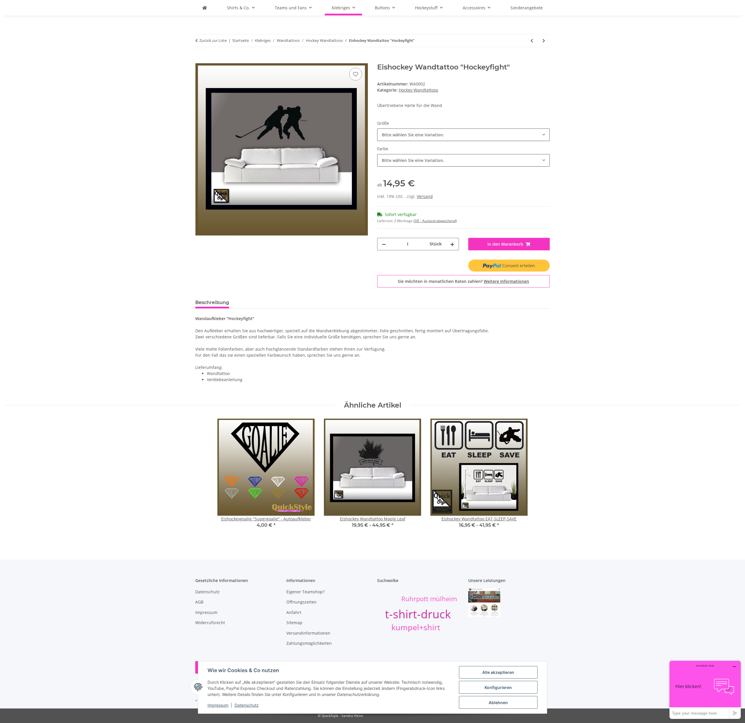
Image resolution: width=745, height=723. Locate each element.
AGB (199, 602)
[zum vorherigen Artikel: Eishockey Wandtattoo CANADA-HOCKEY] (532, 40)
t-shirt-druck (418, 614)
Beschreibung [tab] (212, 302)
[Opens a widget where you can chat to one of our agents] (705, 689)
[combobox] (463, 134)
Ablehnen (498, 702)
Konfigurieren (498, 687)
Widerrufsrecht (210, 622)
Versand (425, 196)
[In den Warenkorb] (200, 60)
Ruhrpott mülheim (429, 598)
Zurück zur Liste (213, 40)
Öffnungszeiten (301, 602)
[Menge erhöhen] (452, 244)
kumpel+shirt (415, 627)
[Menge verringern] (383, 244)
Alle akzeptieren (498, 672)
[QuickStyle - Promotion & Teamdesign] (204, 7)
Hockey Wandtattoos (418, 90)
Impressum (217, 705)
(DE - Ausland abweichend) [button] (435, 220)
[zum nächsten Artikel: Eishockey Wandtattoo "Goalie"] (544, 40)
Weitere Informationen (506, 281)
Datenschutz (247, 705)
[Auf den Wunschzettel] (355, 74)
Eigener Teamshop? (305, 592)
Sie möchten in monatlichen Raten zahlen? (463, 281)
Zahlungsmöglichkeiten (309, 643)
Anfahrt (293, 612)
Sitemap (294, 622)
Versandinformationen (308, 633)
